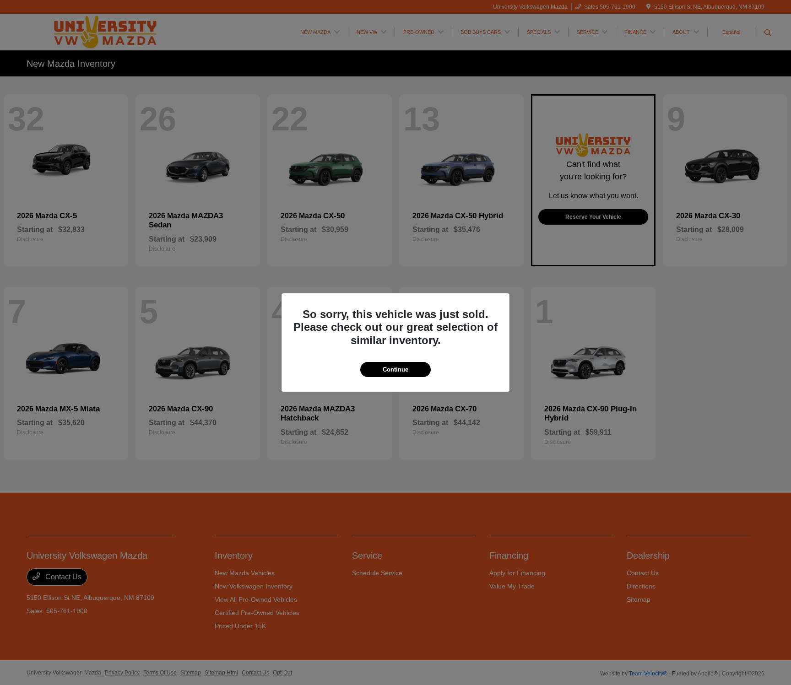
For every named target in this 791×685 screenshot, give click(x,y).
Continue (395, 369)
